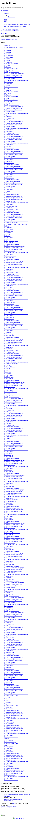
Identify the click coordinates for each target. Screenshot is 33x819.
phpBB (14, 803)
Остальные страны (10, 30)
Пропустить (4, 10)
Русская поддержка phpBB (9, 806)
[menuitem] (12, 17)
